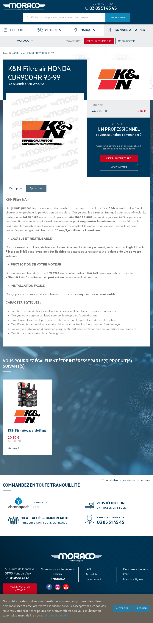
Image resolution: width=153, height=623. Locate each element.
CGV (126, 574)
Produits (18, 30)
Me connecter (126, 41)
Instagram (58, 587)
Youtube (66, 587)
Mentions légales (133, 579)
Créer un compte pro (98, 41)
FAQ (88, 569)
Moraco (23, 40)
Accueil (6, 53)
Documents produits (135, 569)
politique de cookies (56, 615)
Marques (87, 30)
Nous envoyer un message (20, 588)
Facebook (49, 587)
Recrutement (93, 579)
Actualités (91, 574)
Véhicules (53, 30)
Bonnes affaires (130, 30)
